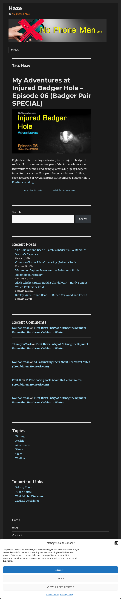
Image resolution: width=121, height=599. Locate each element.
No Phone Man (21, 13)
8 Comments (69, 190)
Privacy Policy (66, 595)
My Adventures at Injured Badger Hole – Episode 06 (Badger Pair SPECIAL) (51, 91)
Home (16, 519)
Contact (17, 535)
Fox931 (16, 380)
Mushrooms (22, 445)
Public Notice (23, 491)
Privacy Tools (23, 487)
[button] (116, 543)
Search (16, 212)
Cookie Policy (52, 595)
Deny (60, 578)
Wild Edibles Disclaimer (29, 496)
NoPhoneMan (21, 327)
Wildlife (57, 190)
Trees (18, 453)
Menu (15, 50)
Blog (15, 527)
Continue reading (23, 182)
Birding (20, 436)
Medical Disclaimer (27, 500)
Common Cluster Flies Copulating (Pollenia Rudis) (46, 262)
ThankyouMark (22, 344)
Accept (60, 569)
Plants (19, 449)
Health (19, 440)
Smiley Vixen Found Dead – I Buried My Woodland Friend (51, 295)
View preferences (60, 587)
